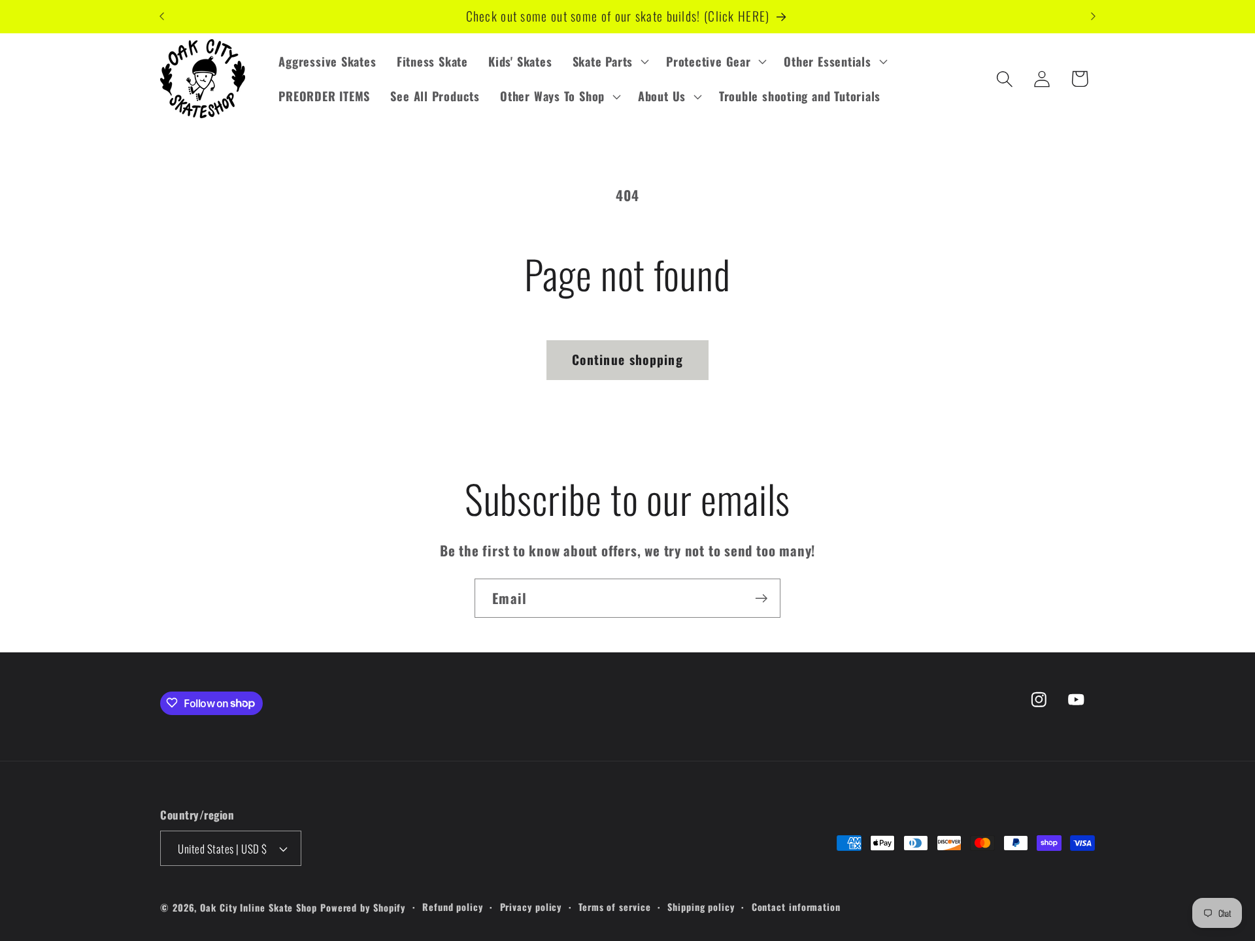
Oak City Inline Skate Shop (258, 907)
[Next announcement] (1093, 17)
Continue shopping (627, 359)
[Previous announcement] (162, 17)
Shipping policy (701, 907)
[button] (609, 61)
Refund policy (452, 907)
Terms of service (614, 907)
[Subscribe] (761, 598)
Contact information (796, 907)
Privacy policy (531, 907)
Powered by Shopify (362, 907)
